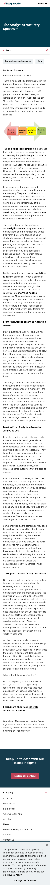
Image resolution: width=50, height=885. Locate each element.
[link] (25, 776)
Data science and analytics (18, 61)
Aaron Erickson (15, 70)
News (6, 824)
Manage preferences (25, 880)
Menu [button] (41, 3)
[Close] (47, 845)
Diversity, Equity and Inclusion (18, 829)
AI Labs (7, 819)
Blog (40, 61)
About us (7, 798)
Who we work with (12, 814)
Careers (7, 834)
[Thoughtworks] (12, 3)
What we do (9, 803)
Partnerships (9, 808)
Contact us (8, 839)
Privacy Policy (14, 875)
